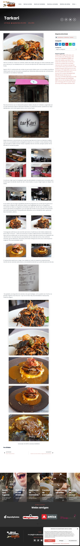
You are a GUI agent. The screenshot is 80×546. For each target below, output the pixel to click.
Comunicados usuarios (62, 491)
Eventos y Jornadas (52, 4)
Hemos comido (28, 4)
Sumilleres (68, 80)
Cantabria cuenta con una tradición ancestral (73, 498)
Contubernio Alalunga (68, 65)
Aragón (65, 55)
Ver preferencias (73, 540)
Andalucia (58, 55)
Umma (68, 81)
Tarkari (71, 37)
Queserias (64, 78)
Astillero (71, 55)
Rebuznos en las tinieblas (20, 492)
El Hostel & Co (72, 66)
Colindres (66, 37)
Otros (73, 4)
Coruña (58, 66)
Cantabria (60, 37)
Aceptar (50, 540)
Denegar (61, 540)
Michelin (62, 75)
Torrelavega (61, 81)
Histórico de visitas (65, 4)
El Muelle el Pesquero (60, 68)
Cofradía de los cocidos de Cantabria (45, 498)
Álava (72, 83)
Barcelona (70, 56)
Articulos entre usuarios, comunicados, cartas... (59, 496)
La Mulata (63, 71)
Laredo (68, 71)
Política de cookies (56, 543)
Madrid (72, 73)
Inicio (20, 4)
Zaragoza (66, 83)
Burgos (58, 58)
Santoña (61, 80)
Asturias (58, 56)
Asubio (64, 56)
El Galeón (64, 66)
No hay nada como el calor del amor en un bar (6, 498)
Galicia (66, 70)
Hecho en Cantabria (39, 4)
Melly (57, 75)
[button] (77, 528)
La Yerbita (65, 73)
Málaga (71, 76)
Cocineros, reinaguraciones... (33, 498)
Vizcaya (60, 83)
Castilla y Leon (65, 60)
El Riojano (60, 70)
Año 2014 (31, 23)
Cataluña (64, 61)
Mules (65, 76)
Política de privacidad (65, 543)
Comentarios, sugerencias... (19, 498)
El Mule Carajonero (40, 504)
